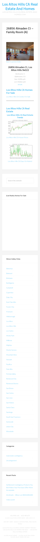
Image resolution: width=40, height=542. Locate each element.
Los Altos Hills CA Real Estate (18, 110)
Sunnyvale (9, 422)
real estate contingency (14, 456)
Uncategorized (11, 460)
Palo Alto (9, 369)
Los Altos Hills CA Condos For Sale (18, 97)
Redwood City (11, 379)
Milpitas (9, 345)
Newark (9, 359)
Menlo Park (10, 336)
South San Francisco (13, 417)
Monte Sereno (11, 350)
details (20, 84)
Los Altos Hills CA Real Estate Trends (20, 116)
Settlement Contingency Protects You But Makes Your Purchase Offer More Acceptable (19, 487)
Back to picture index (13, 62)
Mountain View (11, 355)
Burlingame (10, 283)
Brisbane (9, 278)
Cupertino (9, 292)
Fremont (9, 312)
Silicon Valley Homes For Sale (20, 537)
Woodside (10, 431)
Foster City (10, 307)
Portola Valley (11, 374)
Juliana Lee (14, 515)
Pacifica (9, 364)
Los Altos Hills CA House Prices (17, 137)
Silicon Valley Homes (10, 535)
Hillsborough (10, 316)
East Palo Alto (11, 302)
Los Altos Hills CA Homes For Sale (19, 91)
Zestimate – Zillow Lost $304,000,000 (19, 495)
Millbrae (9, 340)
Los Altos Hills (11, 326)
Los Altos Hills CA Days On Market (20, 161)
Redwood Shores (12, 383)
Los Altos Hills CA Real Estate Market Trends (19, 528)
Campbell (9, 288)
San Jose (9, 398)
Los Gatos (9, 331)
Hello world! (10, 500)
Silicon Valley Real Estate (27, 535)
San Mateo (10, 403)
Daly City (9, 297)
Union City (9, 427)
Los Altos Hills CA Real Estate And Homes (20, 6)
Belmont (9, 273)
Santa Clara (10, 407)
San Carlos (10, 393)
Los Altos (9, 321)
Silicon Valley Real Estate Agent (15, 518)
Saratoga (9, 412)
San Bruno (9, 388)
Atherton (9, 269)
